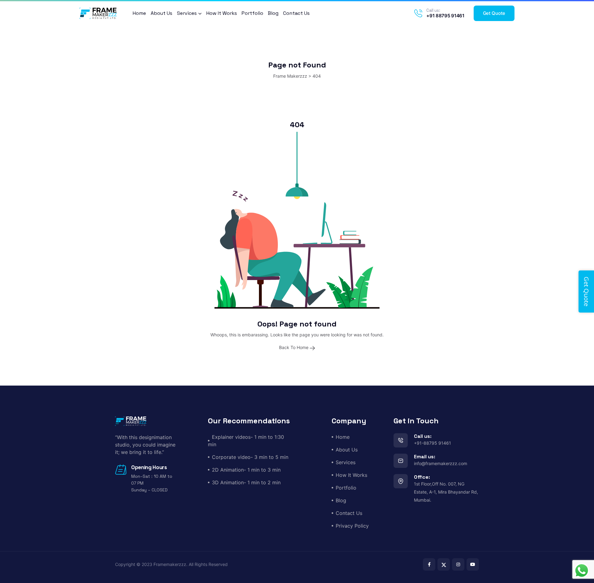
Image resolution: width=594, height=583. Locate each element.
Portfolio (252, 13)
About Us (161, 13)
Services (187, 13)
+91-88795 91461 (432, 443)
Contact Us (296, 13)
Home (139, 13)
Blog (273, 13)
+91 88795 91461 (445, 16)
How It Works (221, 13)
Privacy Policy (352, 526)
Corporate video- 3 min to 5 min (250, 457)
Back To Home (294, 347)
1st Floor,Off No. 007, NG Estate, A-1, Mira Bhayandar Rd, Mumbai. (446, 492)
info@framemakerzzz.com (440, 463)
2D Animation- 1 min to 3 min (246, 470)
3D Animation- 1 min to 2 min (246, 482)
